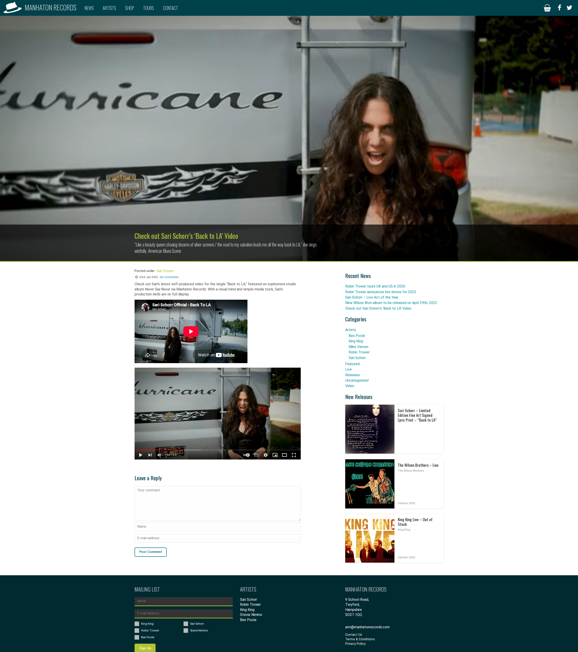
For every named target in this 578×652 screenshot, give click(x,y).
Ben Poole (357, 336)
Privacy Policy (355, 644)
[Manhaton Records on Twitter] (569, 7)
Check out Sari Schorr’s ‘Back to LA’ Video (378, 308)
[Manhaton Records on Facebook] (559, 7)
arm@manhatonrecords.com (367, 627)
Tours (148, 8)
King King (356, 341)
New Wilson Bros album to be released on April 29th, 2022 (391, 303)
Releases (352, 375)
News (89, 8)
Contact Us (353, 635)
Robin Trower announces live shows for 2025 (380, 292)
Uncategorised (356, 380)
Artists (109, 8)
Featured (352, 364)
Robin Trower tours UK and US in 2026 (375, 286)
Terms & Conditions (360, 639)
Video (349, 386)
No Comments (169, 277)
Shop (129, 8)
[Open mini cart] (547, 8)
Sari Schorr (357, 358)
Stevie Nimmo (251, 615)
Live (348, 369)
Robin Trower (359, 352)
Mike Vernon (358, 347)
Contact (170, 8)
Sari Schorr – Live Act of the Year (371, 297)
